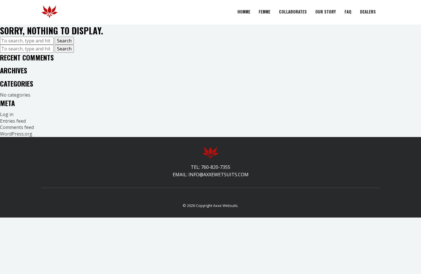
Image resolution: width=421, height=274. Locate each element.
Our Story (325, 12)
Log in (6, 114)
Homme (243, 12)
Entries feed (13, 121)
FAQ (348, 12)
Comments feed (17, 127)
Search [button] (64, 41)
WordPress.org (16, 134)
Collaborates (293, 12)
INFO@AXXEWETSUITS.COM (218, 174)
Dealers (368, 12)
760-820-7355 (215, 167)
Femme (264, 12)
